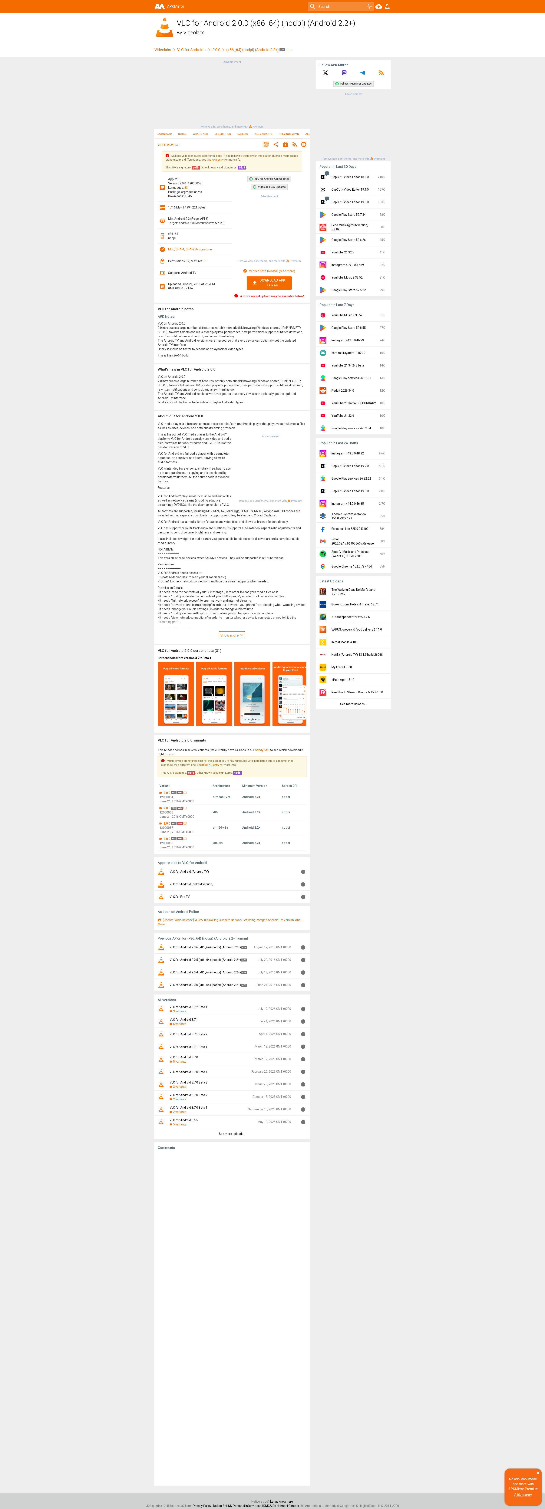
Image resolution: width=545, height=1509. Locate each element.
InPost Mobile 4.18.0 (344, 642)
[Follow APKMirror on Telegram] (362, 74)
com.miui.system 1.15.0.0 (348, 353)
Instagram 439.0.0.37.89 (347, 265)
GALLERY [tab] (242, 133)
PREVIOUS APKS (289, 133)
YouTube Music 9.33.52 (347, 277)
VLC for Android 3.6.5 (184, 1120)
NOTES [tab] (182, 133)
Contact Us (295, 1506)
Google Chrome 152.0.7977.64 (351, 566)
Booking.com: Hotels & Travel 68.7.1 (355, 604)
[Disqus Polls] (232, 1207)
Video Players (168, 145)
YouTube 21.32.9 (342, 415)
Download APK (272, 282)
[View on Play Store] (285, 145)
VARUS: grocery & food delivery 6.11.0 (356, 629)
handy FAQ (262, 750)
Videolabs (194, 33)
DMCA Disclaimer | (275, 1506)
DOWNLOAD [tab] (165, 133)
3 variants (179, 1011)
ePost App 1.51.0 (342, 679)
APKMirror (175, 6)
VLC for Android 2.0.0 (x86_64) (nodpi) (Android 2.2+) (205, 985)
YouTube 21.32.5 (342, 252)
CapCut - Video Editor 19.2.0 (350, 466)
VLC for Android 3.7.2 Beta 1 (188, 1007)
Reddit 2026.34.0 (342, 390)
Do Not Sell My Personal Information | (238, 1506)
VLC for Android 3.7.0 (184, 1057)
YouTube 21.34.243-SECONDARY (353, 403)
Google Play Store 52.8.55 (348, 327)
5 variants (179, 1024)
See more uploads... (232, 1133)
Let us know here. (282, 1501)
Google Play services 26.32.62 (351, 478)
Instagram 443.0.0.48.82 (347, 453)
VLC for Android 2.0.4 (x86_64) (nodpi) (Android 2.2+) (205, 972)
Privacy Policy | (203, 1506)
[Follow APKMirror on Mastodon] (344, 74)
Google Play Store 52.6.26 (348, 239)
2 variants (179, 1099)
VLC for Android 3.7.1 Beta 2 (188, 1034)
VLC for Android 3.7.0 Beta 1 (188, 1107)
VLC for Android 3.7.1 (184, 1019)
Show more (230, 635)
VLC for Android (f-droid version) (191, 884)
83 (186, 187)
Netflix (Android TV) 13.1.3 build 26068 (357, 654)
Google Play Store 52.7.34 (348, 214)
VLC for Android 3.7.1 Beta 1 (188, 1047)
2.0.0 (216, 49)
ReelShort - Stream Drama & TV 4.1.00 (357, 692)
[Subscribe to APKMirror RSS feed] (381, 74)
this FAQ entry (215, 159)
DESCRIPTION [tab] (223, 133)
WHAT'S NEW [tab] (200, 133)
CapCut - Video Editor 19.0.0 (350, 202)
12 (187, 261)
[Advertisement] (232, 94)
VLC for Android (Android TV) (189, 871)
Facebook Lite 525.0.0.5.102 (350, 528)
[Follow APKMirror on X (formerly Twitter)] (325, 74)
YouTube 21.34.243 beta (347, 365)
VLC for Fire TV (180, 896)
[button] (266, 145)
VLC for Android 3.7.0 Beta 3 (188, 1082)
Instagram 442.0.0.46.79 (347, 340)
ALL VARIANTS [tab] (263, 133)
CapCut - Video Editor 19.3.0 (350, 491)
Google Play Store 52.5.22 (348, 290)
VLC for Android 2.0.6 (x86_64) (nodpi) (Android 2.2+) (205, 947)
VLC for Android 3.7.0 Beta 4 (188, 1072)
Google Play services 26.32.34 (351, 428)
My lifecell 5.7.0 (341, 667)
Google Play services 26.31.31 (351, 378)
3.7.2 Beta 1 (203, 658)
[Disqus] (232, 1318)
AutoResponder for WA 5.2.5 (350, 617)
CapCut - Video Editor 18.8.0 (350, 177)
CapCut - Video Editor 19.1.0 (350, 189)
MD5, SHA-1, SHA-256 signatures (190, 249)
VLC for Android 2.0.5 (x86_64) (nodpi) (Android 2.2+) (205, 959)
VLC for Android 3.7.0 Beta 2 (188, 1095)
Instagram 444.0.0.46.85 (347, 503)
